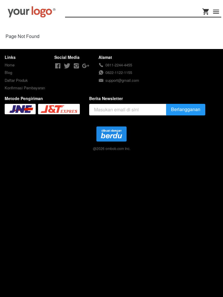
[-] (57, 66)
